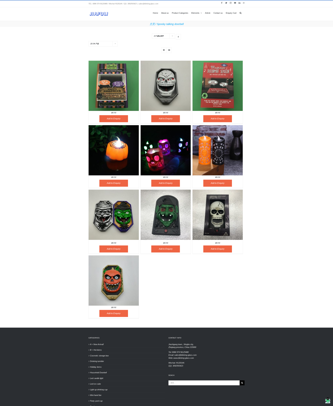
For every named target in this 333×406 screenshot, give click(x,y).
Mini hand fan (95, 395)
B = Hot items (96, 350)
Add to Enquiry (113, 119)
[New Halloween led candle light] (114, 144)
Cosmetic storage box (99, 356)
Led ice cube (95, 384)
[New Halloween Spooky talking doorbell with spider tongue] (114, 208)
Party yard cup (96, 401)
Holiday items (96, 367)
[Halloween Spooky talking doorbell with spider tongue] (166, 79)
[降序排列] (178, 36)
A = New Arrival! (97, 344)
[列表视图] (169, 50)
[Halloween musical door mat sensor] (114, 79)
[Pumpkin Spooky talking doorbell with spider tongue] (114, 274)
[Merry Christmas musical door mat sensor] (218, 79)
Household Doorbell (98, 372)
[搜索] (240, 12)
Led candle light (96, 378)
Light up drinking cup (98, 389)
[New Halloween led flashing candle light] (218, 144)
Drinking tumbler (97, 361)
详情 (114, 113)
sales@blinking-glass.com (148, 4)
